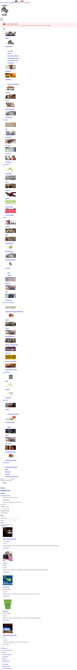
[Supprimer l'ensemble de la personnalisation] (5, 490)
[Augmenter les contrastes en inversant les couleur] (4, 490)
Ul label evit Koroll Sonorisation (9, 538)
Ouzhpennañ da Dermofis (13, 414)
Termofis (7, 409)
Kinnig (6, 381)
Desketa (7, 181)
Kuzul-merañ (8, 71)
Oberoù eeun (8, 353)
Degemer (4, 652)
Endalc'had (6, 2)
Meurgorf (5, 563)
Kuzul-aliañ (7, 92)
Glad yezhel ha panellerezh (13, 55)
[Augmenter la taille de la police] (2, 490)
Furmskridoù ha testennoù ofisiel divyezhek (14, 311)
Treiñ (6, 291)
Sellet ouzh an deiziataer (5, 495)
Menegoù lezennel (6, 661)
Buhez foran (7, 471)
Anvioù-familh (8, 162)
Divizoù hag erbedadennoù (13, 84)
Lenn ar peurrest (6, 547)
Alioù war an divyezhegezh (10, 361)
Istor (6, 128)
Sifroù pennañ (8, 137)
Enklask (10, 2)
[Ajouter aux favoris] (9, 490)
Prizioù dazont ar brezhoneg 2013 (10, 635)
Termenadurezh (8, 300)
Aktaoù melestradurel (9, 109)
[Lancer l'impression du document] (7, 490)
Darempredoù (27, 2)
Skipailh (7, 38)
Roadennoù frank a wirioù (10, 460)
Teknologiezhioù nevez (9, 336)
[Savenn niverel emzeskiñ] (10, 179)
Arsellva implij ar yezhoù (13, 60)
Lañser (1, 2)
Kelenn (6, 234)
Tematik (2, 520)
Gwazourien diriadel (9, 215)
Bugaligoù (7, 226)
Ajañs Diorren (11, 62)
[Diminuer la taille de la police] (1, 490)
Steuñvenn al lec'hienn (7, 654)
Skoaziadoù (7, 268)
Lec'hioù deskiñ (8, 173)
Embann (7, 328)
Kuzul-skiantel (8, 79)
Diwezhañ (5, 525)
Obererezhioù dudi (9, 243)
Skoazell (9, 275)
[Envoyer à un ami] (8, 490)
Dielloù (9, 427)
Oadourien (7, 190)
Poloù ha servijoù (8, 46)
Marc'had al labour (9, 251)
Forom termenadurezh (10, 422)
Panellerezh (7, 283)
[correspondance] (15, 2)
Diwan (5, 611)
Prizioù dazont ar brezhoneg (11, 369)
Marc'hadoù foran (9, 117)
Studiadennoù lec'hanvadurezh (11, 476)
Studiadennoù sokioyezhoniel (11, 467)
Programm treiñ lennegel (10, 259)
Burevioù (7, 100)
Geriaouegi (7, 474)
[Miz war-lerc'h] (5, 504)
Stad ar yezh (7, 145)
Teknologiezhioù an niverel (13, 58)
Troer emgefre (8, 443)
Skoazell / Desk (6, 587)
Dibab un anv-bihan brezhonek (11, 344)
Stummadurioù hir (9, 206)
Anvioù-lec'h (7, 153)
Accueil (4, 482)
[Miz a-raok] (0, 504)
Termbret (10, 53)
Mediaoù (7, 319)
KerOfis (6, 435)
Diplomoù (7, 198)
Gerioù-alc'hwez (3, 518)
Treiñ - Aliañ (10, 51)
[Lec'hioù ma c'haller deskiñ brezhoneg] (10, 171)
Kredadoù (5, 658)
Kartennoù (7, 389)
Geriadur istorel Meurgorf (10, 451)
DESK (9, 272)
